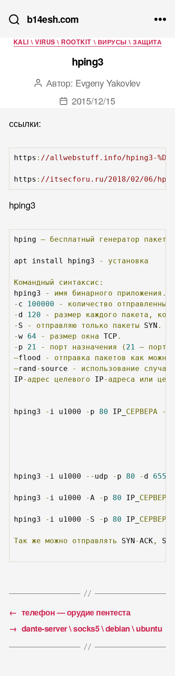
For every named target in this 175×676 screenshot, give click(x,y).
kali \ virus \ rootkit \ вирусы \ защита (87, 42)
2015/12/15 (93, 100)
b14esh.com (53, 19)
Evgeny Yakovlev (107, 82)
